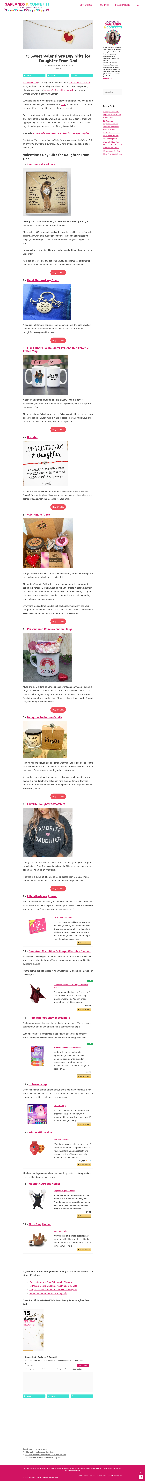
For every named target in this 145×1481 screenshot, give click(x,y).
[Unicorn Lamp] (37, 1114)
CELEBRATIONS (122, 5)
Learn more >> (107, 78)
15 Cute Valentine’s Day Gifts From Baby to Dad (45, 1455)
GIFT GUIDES (86, 5)
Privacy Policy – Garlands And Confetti (109, 1475)
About (86, 1475)
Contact (92, 1475)
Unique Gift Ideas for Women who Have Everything (53, 1289)
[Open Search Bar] (138, 5)
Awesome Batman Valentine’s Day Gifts (48, 1293)
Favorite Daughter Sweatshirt (46, 804)
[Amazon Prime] (88, 1161)
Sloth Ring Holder (40, 1224)
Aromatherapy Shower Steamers (49, 1017)
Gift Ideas (29, 1449)
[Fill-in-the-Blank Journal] (37, 926)
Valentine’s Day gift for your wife (59, 90)
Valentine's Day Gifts (45, 1452)
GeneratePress (53, 1478)
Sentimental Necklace (41, 164)
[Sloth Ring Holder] (37, 1240)
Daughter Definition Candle (44, 717)
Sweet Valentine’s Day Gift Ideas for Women (50, 1282)
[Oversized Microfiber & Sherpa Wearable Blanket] (37, 993)
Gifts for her (30, 1452)
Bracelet (32, 437)
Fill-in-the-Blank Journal (42, 896)
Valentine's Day (41, 1449)
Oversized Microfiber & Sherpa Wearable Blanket (60, 951)
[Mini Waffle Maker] (37, 1148)
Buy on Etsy (58, 272)
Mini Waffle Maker (40, 1132)
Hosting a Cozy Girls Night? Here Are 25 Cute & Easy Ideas (112, 115)
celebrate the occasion (79, 82)
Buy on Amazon (85, 943)
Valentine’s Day (30, 82)
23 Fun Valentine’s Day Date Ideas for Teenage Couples (61, 133)
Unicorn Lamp (38, 1084)
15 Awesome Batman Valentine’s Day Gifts (43, 1457)
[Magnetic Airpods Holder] (37, 1199)
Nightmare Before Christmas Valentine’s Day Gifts (53, 1286)
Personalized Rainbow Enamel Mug (49, 629)
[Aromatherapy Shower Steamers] (37, 1056)
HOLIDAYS (104, 5)
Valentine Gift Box (38, 514)
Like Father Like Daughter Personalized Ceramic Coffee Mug (55, 349)
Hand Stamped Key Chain (43, 280)
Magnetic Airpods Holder (44, 1183)
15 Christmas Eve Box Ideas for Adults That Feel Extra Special (111, 136)
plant (63, 104)
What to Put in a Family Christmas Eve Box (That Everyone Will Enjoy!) (112, 145)
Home (80, 1475)
